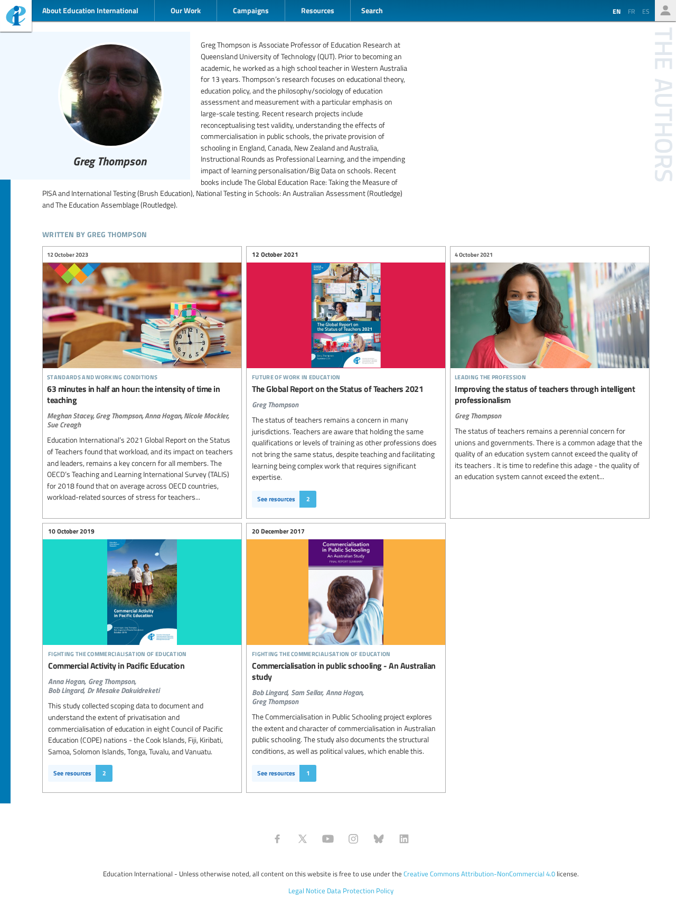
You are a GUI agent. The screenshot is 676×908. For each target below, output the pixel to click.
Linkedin (404, 838)
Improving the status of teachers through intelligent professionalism (549, 367)
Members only (665, 10)
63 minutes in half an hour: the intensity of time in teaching (142, 377)
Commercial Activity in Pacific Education (142, 611)
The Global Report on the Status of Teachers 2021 (346, 330)
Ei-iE (16, 17)
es (646, 11)
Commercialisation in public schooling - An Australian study (346, 617)
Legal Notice (306, 890)
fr (631, 11)
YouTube (328, 838)
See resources (283, 498)
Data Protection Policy (360, 890)
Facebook (277, 838)
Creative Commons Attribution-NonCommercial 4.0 (479, 873)
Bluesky (378, 838)
